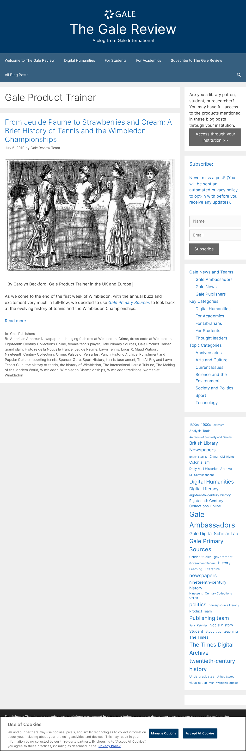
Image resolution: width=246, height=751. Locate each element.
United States (225, 676)
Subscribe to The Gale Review (196, 60)
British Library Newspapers (203, 446)
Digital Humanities (79, 60)
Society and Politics (214, 388)
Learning (195, 569)
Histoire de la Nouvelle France (49, 349)
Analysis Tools (199, 431)
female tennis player (84, 344)
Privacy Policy (109, 746)
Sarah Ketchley (198, 625)
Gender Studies (200, 557)
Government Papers (202, 563)
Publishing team (209, 618)
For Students (116, 60)
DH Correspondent (201, 475)
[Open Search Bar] (239, 75)
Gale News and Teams (211, 272)
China (214, 456)
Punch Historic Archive (119, 354)
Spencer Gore (70, 359)
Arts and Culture (212, 359)
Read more (15, 320)
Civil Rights (227, 456)
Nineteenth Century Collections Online (35, 354)
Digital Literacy (204, 488)
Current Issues (209, 367)
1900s (206, 425)
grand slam (14, 349)
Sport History (93, 359)
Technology (207, 402)
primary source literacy (224, 605)
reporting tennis (44, 359)
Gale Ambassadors (214, 279)
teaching (230, 631)
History (224, 563)
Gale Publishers (22, 334)
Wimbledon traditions (124, 370)
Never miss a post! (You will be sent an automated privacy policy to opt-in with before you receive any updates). (213, 190)
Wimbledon (49, 370)
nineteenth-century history (207, 585)
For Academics (148, 60)
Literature (212, 569)
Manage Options (163, 733)
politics (197, 604)
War (211, 682)
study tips (213, 631)
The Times (198, 637)
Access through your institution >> (215, 137)
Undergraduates (201, 676)
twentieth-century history (212, 665)
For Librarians (209, 323)
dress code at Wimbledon (151, 339)
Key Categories (203, 301)
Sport (201, 395)
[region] (123, 734)
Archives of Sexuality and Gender (210, 437)
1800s (194, 425)
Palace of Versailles (83, 354)
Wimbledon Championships (82, 370)
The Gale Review (123, 29)
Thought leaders (211, 338)
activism (219, 425)
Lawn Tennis (109, 349)
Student (196, 631)
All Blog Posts (16, 75)
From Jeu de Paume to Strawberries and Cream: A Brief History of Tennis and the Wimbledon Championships (88, 131)
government (223, 557)
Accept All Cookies (200, 733)
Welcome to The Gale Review (30, 60)
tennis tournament (120, 359)
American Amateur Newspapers (36, 339)
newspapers (203, 575)
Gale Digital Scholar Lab (213, 533)
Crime (123, 339)
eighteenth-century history (210, 495)
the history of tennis (41, 365)
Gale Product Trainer (154, 344)
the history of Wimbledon (80, 365)
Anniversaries (209, 352)
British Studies (198, 456)
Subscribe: (201, 164)
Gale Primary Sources (129, 302)
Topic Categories (205, 345)
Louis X (127, 349)
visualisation (198, 682)
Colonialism (199, 462)
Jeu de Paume (85, 349)
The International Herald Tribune (128, 365)
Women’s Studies (227, 682)
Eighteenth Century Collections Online (35, 344)
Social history (221, 625)
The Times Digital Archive (211, 648)
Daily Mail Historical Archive (210, 469)
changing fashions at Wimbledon (90, 339)
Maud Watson (146, 349)
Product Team (200, 611)
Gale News (206, 286)
